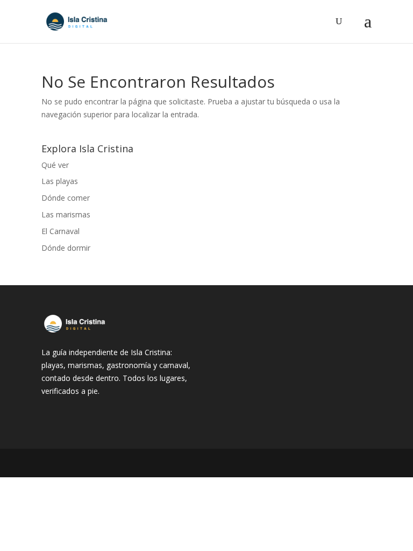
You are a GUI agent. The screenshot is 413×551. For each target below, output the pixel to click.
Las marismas (65, 214)
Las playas (59, 181)
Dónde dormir (65, 248)
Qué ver (55, 165)
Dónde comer (65, 198)
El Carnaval (60, 231)
